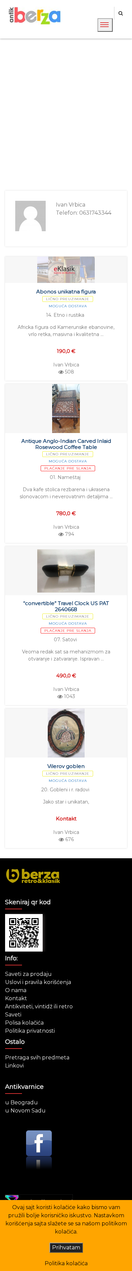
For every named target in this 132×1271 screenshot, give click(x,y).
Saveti (13, 1014)
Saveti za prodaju (28, 974)
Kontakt (16, 998)
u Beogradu (21, 1102)
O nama (15, 990)
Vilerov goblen (66, 766)
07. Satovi (65, 640)
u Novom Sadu (25, 1110)
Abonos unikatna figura (66, 291)
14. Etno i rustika (65, 315)
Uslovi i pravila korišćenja (38, 982)
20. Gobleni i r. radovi (65, 790)
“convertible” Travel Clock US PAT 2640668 (66, 606)
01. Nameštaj (65, 477)
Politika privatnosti (30, 1031)
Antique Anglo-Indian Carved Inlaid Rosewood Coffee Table (66, 444)
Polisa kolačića (24, 1023)
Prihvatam (66, 1247)
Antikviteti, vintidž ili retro (39, 1006)
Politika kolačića (66, 1263)
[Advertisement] (66, 115)
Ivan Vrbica (66, 365)
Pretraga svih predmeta (37, 1057)
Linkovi (14, 1065)
